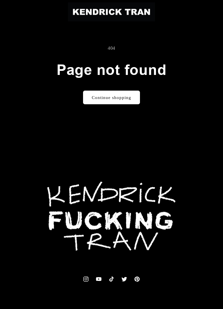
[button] (15, 12)
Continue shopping (111, 97)
